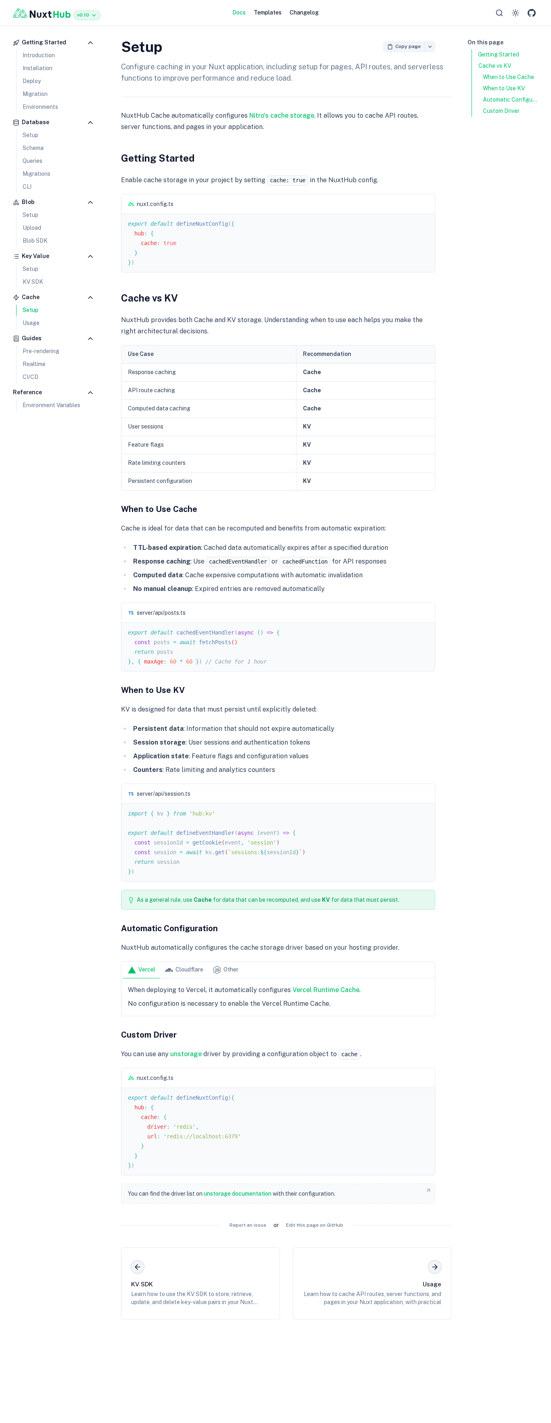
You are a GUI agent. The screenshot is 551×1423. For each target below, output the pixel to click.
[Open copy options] (429, 46)
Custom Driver (149, 1035)
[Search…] (499, 12)
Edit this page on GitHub (314, 1225)
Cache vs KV (149, 298)
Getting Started (158, 158)
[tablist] (278, 970)
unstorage (186, 1054)
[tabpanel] (278, 997)
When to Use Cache (159, 509)
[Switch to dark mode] (515, 12)
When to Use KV (153, 690)
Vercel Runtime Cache (325, 990)
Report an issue (248, 1225)
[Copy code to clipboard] (425, 204)
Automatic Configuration (169, 928)
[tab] (141, 969)
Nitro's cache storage (281, 115)
